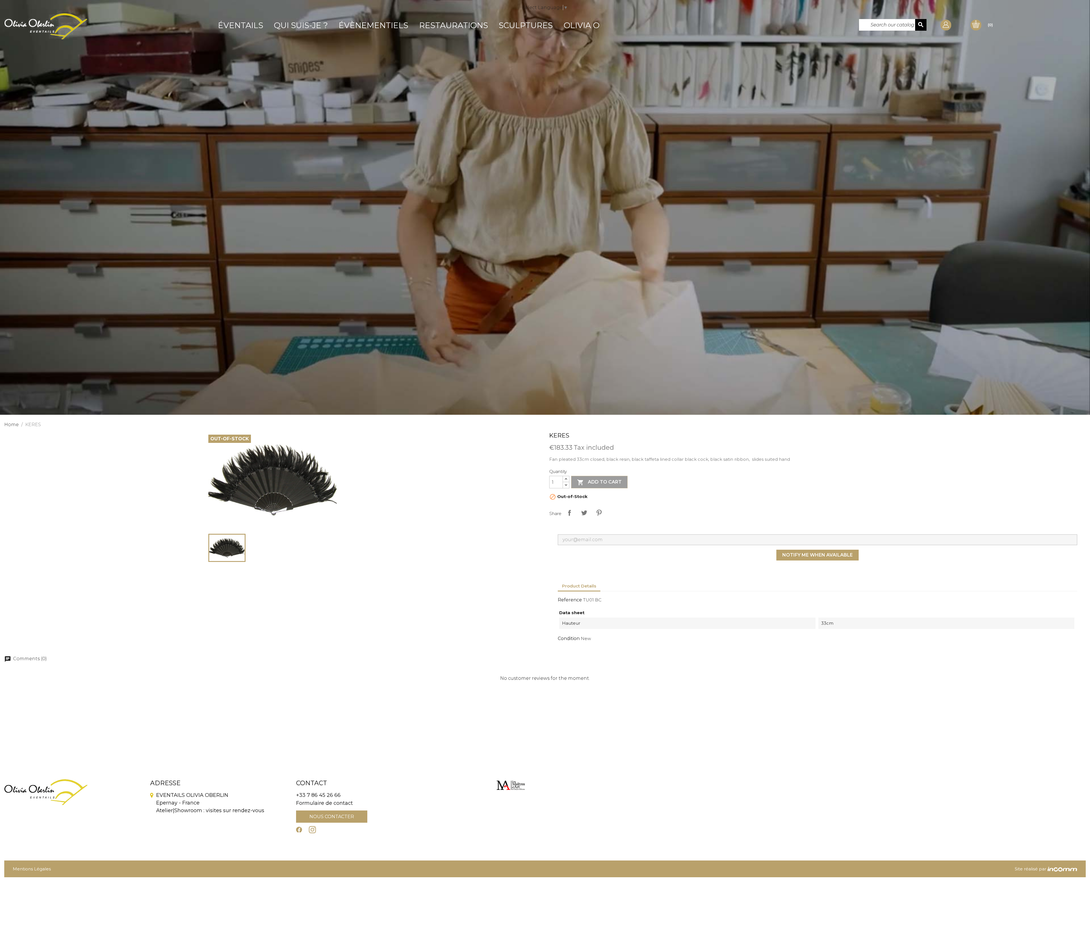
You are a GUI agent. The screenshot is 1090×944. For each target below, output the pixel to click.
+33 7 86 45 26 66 (318, 795)
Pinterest (599, 512)
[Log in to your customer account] (946, 24)
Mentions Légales (32, 869)
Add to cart (599, 482)
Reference (570, 600)
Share (569, 512)
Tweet (584, 512)
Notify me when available (817, 555)
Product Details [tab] (579, 586)
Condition (569, 638)
